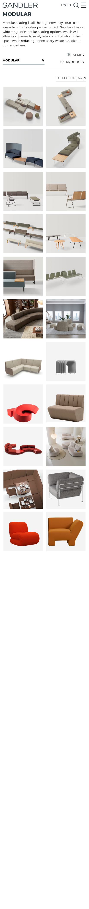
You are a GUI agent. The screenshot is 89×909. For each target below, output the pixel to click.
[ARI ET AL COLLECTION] (66, 489)
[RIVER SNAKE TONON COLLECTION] (66, 361)
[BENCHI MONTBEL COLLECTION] (66, 404)
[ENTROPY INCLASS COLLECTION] (23, 106)
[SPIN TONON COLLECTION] (23, 404)
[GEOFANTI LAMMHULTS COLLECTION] (66, 531)
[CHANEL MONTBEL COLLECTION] (23, 446)
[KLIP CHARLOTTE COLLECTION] (23, 361)
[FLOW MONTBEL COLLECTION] (66, 446)
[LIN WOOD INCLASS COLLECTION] (66, 191)
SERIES (78, 55)
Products (75, 62)
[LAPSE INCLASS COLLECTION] (66, 148)
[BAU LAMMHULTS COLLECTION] (23, 531)
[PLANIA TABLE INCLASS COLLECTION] (66, 233)
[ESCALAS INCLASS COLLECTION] (66, 106)
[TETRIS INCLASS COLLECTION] (23, 276)
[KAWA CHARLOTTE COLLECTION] (66, 318)
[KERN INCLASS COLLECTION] (23, 148)
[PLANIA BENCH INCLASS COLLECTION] (23, 233)
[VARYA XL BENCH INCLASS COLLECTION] (66, 276)
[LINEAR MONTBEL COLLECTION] (23, 489)
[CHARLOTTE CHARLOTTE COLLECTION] (23, 318)
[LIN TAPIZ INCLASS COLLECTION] (23, 191)
